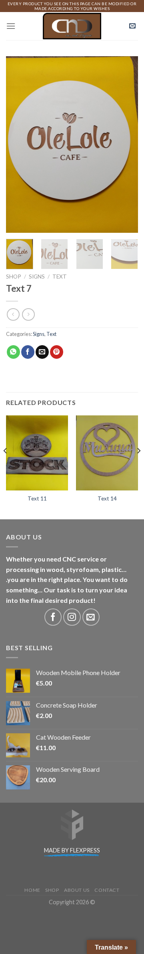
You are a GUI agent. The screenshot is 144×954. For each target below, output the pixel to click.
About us (77, 890)
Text (59, 276)
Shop (13, 276)
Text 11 (37, 498)
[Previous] (19, 144)
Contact (106, 890)
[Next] (125, 144)
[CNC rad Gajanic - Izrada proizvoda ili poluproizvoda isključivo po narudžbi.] (72, 26)
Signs (37, 276)
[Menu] (11, 26)
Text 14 (107, 498)
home (32, 890)
